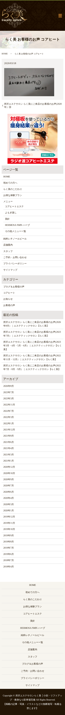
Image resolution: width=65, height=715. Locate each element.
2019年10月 (9, 529)
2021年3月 (8, 454)
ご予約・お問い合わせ (15, 257)
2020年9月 (8, 479)
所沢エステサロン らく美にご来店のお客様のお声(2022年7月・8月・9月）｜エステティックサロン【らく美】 (32, 367)
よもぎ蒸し (11, 212)
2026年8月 (8, 386)
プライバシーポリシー (15, 263)
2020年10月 (9, 473)
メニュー (8, 201)
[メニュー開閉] (60, 15)
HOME (5, 54)
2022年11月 (9, 404)
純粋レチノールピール (15, 239)
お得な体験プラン (12, 195)
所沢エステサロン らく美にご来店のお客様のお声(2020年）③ (33, 106)
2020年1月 (8, 510)
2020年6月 (8, 492)
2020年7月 (8, 485)
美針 (7, 219)
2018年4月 (8, 566)
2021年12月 (9, 429)
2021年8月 (8, 436)
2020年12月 (9, 467)
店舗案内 (8, 245)
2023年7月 (8, 392)
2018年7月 (8, 560)
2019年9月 (8, 535)
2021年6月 (8, 442)
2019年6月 (8, 554)
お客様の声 (9, 305)
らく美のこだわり (12, 189)
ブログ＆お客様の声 (13, 286)
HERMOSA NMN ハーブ (17, 225)
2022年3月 (8, 417)
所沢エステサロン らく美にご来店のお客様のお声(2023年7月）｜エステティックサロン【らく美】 (32, 334)
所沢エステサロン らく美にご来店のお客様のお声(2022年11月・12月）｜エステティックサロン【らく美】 (32, 357)
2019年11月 (9, 523)
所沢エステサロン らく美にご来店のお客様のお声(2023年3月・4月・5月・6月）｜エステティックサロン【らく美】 (32, 346)
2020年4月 (8, 498)
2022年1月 (8, 423)
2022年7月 (8, 411)
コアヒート (9, 293)
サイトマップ (10, 270)
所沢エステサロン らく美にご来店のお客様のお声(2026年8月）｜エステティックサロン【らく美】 (32, 324)
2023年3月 (8, 398)
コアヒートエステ (14, 206)
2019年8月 (8, 541)
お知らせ (8, 299)
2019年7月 (8, 548)
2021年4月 (8, 448)
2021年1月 (8, 461)
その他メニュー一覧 (15, 231)
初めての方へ (10, 183)
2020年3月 (8, 504)
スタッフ (8, 251)
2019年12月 (9, 516)
